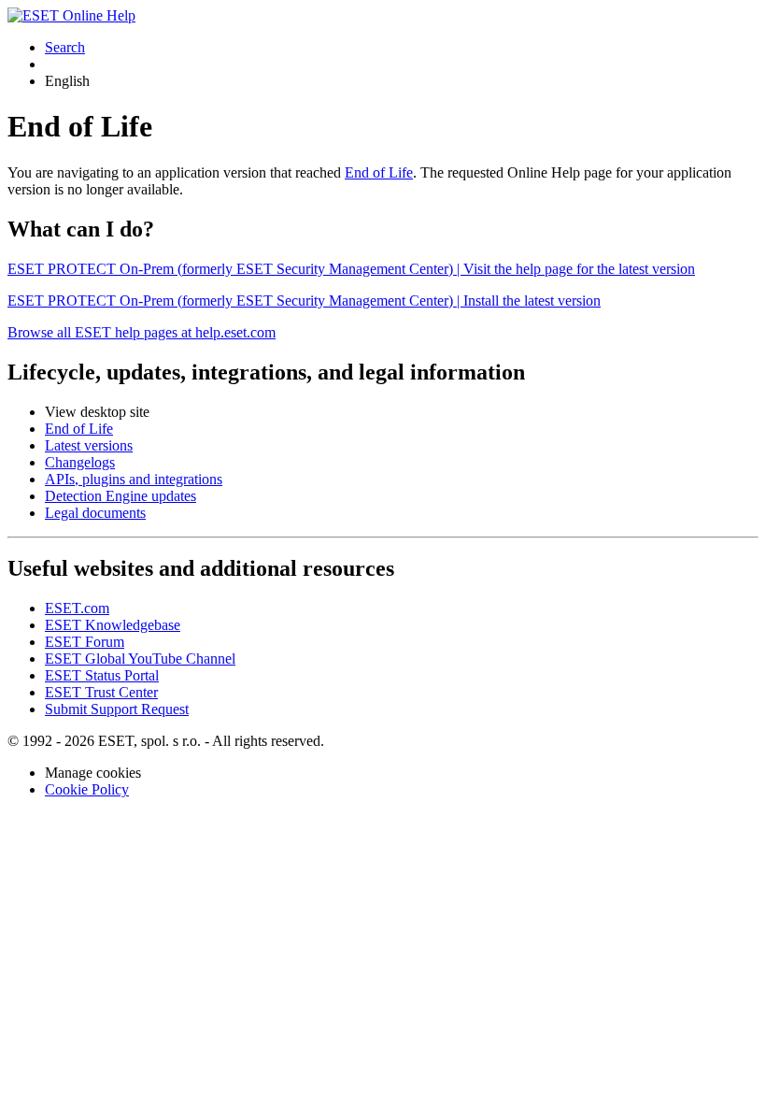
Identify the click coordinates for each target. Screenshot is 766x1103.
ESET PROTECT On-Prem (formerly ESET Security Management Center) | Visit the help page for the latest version (351, 269)
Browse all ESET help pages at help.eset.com (141, 332)
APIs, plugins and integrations (133, 479)
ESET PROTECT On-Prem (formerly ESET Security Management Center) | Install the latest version (304, 300)
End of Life (379, 172)
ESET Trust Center (101, 692)
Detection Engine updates (120, 496)
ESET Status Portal (102, 675)
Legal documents (95, 513)
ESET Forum (84, 642)
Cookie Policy (87, 789)
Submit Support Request (117, 709)
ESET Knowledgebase (112, 625)
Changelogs (80, 462)
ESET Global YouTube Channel (140, 658)
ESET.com (77, 608)
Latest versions (89, 445)
